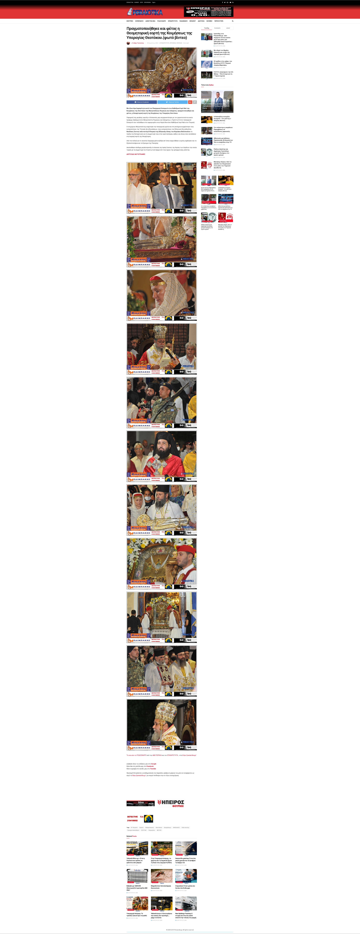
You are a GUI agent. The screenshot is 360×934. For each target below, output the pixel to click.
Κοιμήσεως (167, 827)
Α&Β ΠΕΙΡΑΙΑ (157, 755)
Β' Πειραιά (134, 827)
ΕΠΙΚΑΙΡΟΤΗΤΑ (172, 21)
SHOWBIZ (209, 21)
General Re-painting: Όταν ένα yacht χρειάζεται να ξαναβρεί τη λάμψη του (185, 861)
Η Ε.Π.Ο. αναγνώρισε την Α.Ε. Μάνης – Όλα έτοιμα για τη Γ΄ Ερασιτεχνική (223, 74)
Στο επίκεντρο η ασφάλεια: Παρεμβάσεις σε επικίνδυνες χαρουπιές (223, 129)
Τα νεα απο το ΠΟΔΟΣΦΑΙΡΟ (136, 755)
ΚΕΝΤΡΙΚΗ (130, 21)
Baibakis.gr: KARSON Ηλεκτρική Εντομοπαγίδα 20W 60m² (137, 888)
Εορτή (141, 827)
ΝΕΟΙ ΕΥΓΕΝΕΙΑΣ (207, 221)
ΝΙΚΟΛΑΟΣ (176, 827)
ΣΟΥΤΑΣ (143, 830)
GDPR (141, 2)
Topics (153, 2)
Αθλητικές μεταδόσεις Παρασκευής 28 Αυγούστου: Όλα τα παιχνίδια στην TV (223, 140)
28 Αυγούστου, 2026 (208, 110)
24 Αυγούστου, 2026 (132, 918)
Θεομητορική (150, 827)
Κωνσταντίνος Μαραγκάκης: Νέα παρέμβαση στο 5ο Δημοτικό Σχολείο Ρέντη (216, 106)
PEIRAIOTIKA (130, 2)
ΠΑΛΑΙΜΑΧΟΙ (184, 21)
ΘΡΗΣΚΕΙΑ (173, 43)
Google (153, 764)
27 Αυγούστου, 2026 (132, 865)
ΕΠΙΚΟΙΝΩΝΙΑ (147, 2)
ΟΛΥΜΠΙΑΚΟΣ (139, 21)
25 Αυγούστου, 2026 (181, 865)
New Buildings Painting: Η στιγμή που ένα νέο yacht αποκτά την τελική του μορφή (185, 916)
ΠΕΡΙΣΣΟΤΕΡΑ (218, 21)
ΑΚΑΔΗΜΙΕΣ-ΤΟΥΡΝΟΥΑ (223, 221)
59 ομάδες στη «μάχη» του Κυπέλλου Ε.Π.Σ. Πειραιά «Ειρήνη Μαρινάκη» (223, 63)
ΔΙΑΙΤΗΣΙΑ (201, 21)
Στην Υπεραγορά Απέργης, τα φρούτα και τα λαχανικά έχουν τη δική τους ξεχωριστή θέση (161, 861)
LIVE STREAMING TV (225, 202)
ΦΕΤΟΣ (159, 830)
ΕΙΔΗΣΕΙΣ (130, 854)
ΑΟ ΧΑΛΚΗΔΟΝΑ (224, 184)
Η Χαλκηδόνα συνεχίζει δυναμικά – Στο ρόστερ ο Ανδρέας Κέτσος (222, 118)
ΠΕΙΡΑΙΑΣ (179, 43)
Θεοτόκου (159, 827)
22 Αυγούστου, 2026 (181, 920)
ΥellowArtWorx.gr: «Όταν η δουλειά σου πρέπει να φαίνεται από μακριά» (136, 861)
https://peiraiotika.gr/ (189, 755)
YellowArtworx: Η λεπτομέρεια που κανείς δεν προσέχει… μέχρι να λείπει (161, 916)
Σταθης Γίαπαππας (138, 43)
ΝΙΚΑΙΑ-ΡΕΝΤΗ (207, 184)
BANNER (136, 2)
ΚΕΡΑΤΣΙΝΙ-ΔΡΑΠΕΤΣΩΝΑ (206, 202)
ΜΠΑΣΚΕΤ (193, 21)
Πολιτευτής (185, 827)
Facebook (150, 766)
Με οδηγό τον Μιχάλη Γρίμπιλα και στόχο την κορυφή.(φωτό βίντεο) (222, 52)
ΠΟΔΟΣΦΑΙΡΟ (161, 21)
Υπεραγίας (152, 830)
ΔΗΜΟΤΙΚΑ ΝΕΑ (150, 21)
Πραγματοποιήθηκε (133, 830)
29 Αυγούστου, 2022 (152, 43)
